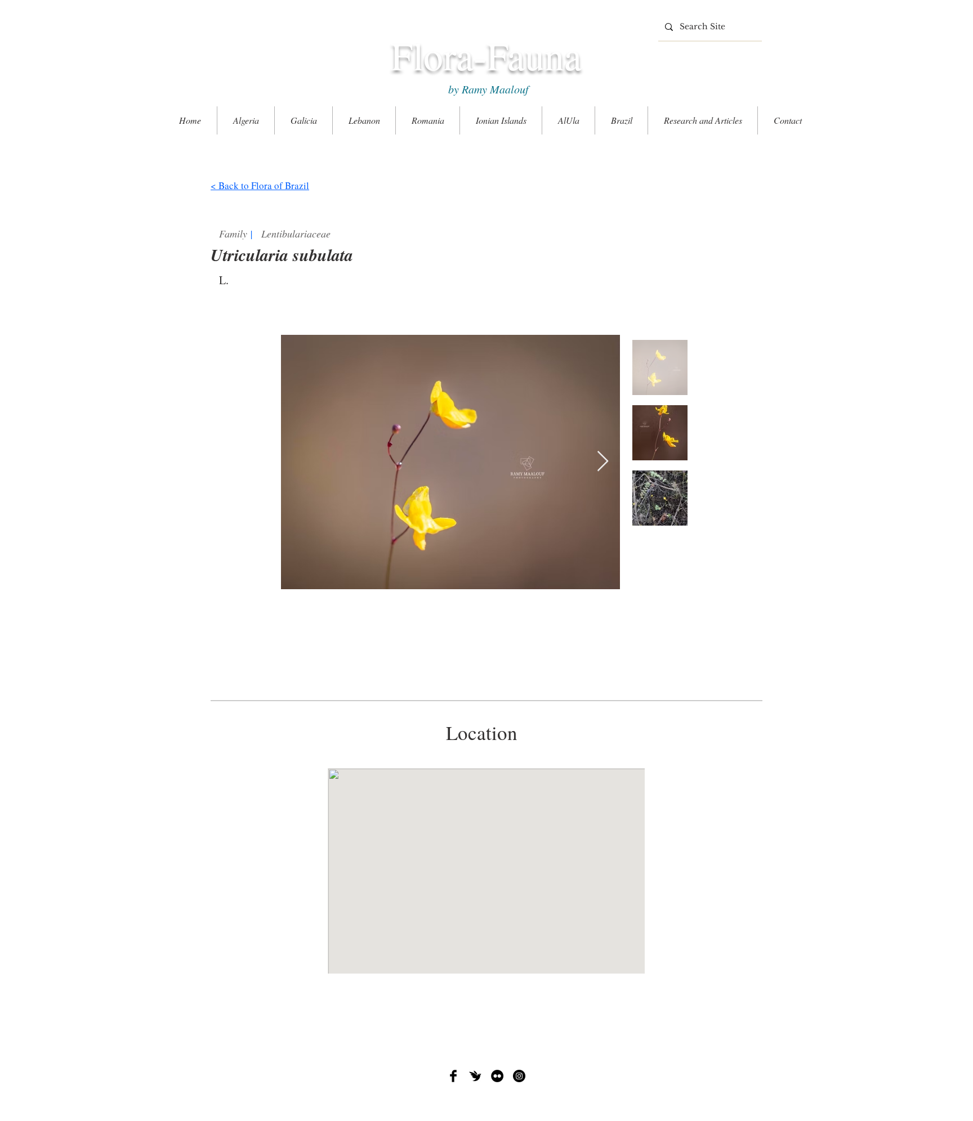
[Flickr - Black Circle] (497, 1076)
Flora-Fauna (486, 55)
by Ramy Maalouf (486, 89)
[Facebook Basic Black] (453, 1076)
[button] (702, 120)
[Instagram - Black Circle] (519, 1076)
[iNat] (475, 1076)
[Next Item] (602, 462)
